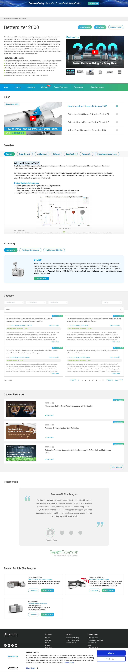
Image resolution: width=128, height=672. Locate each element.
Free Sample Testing (72, 638)
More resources (117, 467)
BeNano (47, 638)
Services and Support (72, 640)
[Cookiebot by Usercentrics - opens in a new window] (13, 668)
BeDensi (47, 643)
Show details (30, 668)
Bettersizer (48, 640)
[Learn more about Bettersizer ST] (16, 608)
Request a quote (47, 590)
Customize (110, 659)
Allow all (111, 653)
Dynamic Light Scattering (95, 640)
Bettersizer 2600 (93, 638)
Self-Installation (71, 643)
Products (12, 19)
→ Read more (54, 342)
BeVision (47, 645)
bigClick (7, 400)
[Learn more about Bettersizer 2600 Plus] (77, 584)
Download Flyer (41, 278)
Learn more (34, 590)
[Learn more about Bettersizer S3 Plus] (16, 584)
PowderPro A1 (92, 643)
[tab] (9, 154)
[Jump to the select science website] (64, 554)
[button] (68, 53)
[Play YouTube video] (95, 52)
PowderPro (48, 648)
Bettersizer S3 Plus (93, 648)
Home (6, 19)
